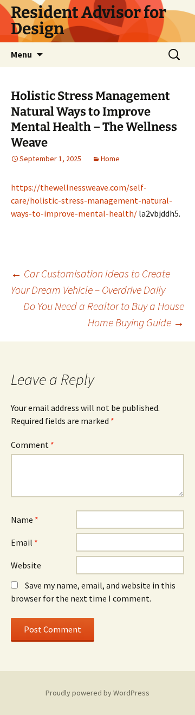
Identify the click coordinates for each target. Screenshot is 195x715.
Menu (21, 54)
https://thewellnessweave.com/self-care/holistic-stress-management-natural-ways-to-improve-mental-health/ (91, 200)
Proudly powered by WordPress (98, 693)
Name (24, 519)
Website (26, 565)
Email (24, 542)
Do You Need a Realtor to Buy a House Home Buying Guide (103, 314)
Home (110, 158)
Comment (32, 444)
